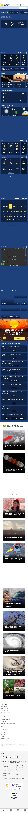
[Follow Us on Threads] (17, 757)
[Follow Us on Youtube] (10, 757)
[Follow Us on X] (21, 757)
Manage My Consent (6, 716)
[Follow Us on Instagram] (7, 757)
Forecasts (22, 8)
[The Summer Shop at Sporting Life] (24, 314)
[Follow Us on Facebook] (3, 757)
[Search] (17, 5)
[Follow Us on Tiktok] (14, 757)
